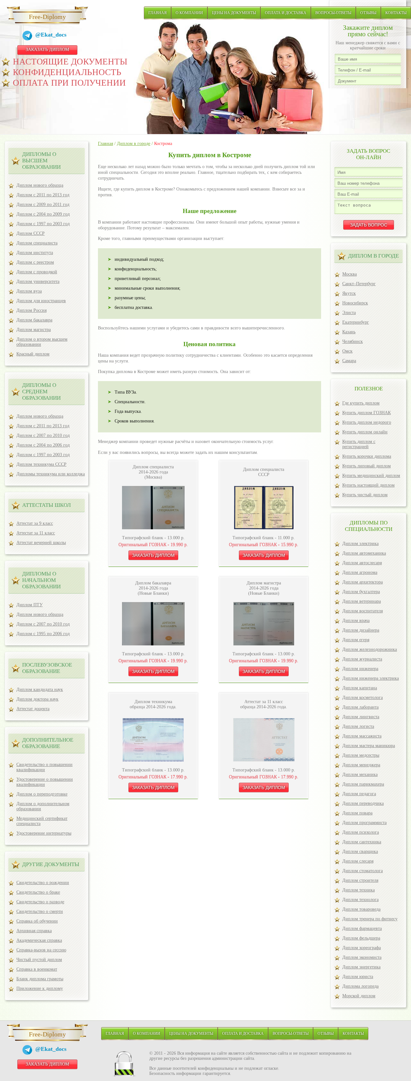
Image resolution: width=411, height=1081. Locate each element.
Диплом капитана (359, 687)
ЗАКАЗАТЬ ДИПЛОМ (47, 49)
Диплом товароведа (361, 909)
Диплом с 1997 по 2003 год (43, 223)
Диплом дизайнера (360, 630)
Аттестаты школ (46, 505)
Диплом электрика (360, 543)
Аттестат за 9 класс (34, 523)
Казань (348, 331)
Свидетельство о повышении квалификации (44, 767)
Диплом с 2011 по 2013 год (42, 194)
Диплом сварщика (360, 851)
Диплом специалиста (36, 243)
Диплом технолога (360, 899)
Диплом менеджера (361, 764)
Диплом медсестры (360, 755)
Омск (347, 351)
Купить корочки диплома (366, 456)
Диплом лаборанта (360, 707)
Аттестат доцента (32, 708)
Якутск (349, 293)
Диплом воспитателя (362, 611)
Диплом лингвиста (360, 716)
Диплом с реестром (35, 262)
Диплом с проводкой (36, 271)
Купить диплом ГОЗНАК (366, 412)
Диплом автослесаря (362, 562)
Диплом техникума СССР (41, 464)
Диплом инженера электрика (370, 678)
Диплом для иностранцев (41, 300)
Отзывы (368, 13)
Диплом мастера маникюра (368, 745)
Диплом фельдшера (361, 938)
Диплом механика (360, 774)
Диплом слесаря (357, 861)
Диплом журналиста (362, 659)
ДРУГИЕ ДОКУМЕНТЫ (50, 864)
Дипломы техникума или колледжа (50, 474)
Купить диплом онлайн (365, 432)
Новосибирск (355, 303)
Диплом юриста (357, 976)
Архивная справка (34, 930)
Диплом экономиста (361, 957)
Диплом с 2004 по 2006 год (43, 445)
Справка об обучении (37, 921)
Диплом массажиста (361, 736)
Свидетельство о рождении (42, 882)
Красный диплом (32, 354)
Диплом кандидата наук (39, 689)
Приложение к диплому (39, 988)
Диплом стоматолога (362, 870)
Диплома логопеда (360, 986)
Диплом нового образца (39, 185)
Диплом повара (357, 813)
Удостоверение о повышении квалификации (44, 782)
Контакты (396, 13)
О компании (189, 13)
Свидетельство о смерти (39, 911)
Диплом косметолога (362, 697)
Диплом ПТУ (29, 604)
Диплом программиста (364, 822)
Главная (157, 13)
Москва (349, 274)
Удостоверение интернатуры (43, 833)
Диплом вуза (29, 291)
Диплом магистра (33, 329)
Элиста (349, 312)
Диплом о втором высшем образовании (41, 342)
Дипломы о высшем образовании (41, 160)
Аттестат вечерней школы (41, 542)
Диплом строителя (360, 880)
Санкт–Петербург (359, 283)
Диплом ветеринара (361, 601)
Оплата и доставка (285, 13)
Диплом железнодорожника (369, 649)
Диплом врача (356, 620)
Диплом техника (358, 890)
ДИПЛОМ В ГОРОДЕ (373, 256)
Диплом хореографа (361, 947)
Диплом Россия (31, 310)
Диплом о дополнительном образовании (42, 806)
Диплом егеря (355, 639)
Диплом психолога (360, 832)
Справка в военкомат (36, 969)
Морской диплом (358, 995)
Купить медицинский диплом (371, 475)
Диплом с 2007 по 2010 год (43, 435)
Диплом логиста (358, 726)
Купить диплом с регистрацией (358, 444)
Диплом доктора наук (37, 699)
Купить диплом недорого (366, 422)
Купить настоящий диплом (368, 485)
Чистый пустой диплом (39, 959)
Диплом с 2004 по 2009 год (43, 214)
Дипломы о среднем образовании (41, 391)
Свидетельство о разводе (40, 901)
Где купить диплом (361, 403)
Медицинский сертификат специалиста (41, 821)
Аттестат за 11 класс (35, 533)
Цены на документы (234, 13)
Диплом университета (37, 281)
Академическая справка (39, 940)
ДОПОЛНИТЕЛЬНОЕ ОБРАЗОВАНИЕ (47, 743)
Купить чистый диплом (365, 494)
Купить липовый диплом (366, 466)
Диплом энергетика (361, 967)
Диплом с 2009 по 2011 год (42, 204)
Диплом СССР (30, 233)
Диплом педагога (359, 793)
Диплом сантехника (361, 841)
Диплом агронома (359, 572)
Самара (349, 360)
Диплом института (34, 252)
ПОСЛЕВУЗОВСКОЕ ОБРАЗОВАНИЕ (47, 668)
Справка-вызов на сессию (41, 950)
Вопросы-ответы (333, 13)
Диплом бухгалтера (361, 591)
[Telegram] (28, 36)
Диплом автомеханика (364, 553)
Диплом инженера (360, 668)
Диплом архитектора (362, 582)
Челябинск (352, 341)
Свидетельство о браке (38, 892)
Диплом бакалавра (34, 320)
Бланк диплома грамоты (39, 978)
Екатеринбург (355, 322)
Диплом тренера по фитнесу (370, 918)
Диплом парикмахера (363, 784)
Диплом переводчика (363, 803)
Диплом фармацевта (362, 928)
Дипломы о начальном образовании (41, 580)
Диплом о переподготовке (41, 794)
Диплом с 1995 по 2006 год (43, 633)
